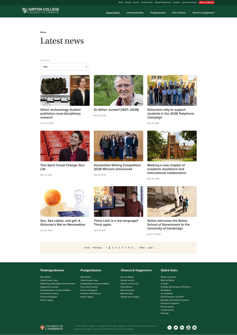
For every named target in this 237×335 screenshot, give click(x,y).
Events (136, 2)
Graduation (166, 290)
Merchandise (127, 293)
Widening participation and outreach (57, 283)
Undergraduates (135, 12)
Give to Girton (207, 2)
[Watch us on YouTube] (188, 327)
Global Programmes (163, 2)
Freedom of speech (170, 303)
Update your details (130, 296)
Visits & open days (49, 280)
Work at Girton (167, 280)
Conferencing (147, 2)
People (128, 2)
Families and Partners (91, 293)
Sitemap (165, 313)
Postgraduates (158, 12)
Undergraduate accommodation (55, 290)
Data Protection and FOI (172, 296)
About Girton (113, 12)
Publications (126, 287)
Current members (189, 2)
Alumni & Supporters (204, 12)
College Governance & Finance (176, 287)
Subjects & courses (49, 287)
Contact (176, 2)
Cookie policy (167, 310)
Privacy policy (167, 306)
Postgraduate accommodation (95, 283)
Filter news (45, 60)
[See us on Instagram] (194, 327)
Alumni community (130, 283)
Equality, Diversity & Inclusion (175, 300)
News (121, 2)
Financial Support (48, 296)
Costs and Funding (49, 293)
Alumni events (127, 280)
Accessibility (167, 293)
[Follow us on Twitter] (176, 327)
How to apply (46, 300)
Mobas (130, 329)
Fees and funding (89, 287)
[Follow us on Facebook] (169, 327)
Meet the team (128, 290)
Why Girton (45, 277)
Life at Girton (179, 12)
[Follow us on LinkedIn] (182, 327)
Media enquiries (168, 277)
